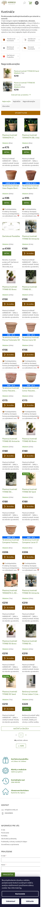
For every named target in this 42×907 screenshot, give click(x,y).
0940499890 (9, 813)
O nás (3, 830)
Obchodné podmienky (9, 839)
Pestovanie (5, 833)
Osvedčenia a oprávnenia (10, 844)
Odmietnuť (10, 901)
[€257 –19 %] (11, 529)
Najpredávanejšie (29, 101)
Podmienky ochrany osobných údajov (14, 841)
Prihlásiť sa (8, 874)
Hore (22, 746)
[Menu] (36, 3)
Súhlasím (30, 901)
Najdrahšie (16, 101)
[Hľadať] (24, 3)
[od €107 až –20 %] (11, 175)
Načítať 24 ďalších (21, 729)
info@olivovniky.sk (11, 810)
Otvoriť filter (21, 113)
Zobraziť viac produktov (20, 95)
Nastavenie (20, 894)
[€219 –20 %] (11, 378)
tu (20, 888)
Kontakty (4, 836)
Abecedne (6, 106)
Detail (6, 152)
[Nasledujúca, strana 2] (21, 735)
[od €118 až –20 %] (31, 175)
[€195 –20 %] (11, 327)
